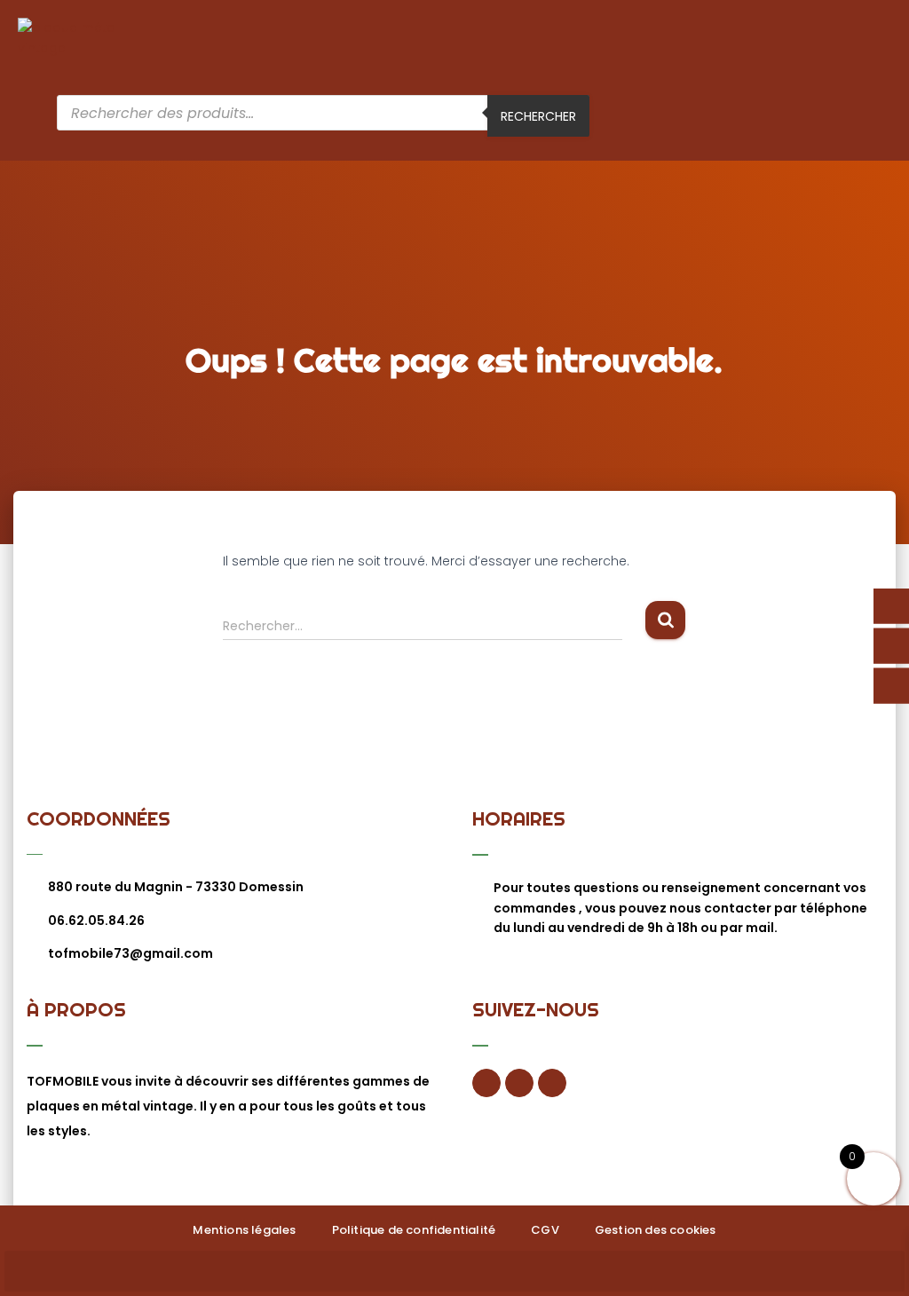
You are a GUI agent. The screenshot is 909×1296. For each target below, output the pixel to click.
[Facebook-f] (486, 1083)
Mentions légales (244, 1229)
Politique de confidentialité (414, 1229)
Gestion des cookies (655, 1229)
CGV (545, 1229)
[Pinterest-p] (519, 1083)
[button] (878, 56)
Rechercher (538, 116)
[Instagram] (552, 1083)
